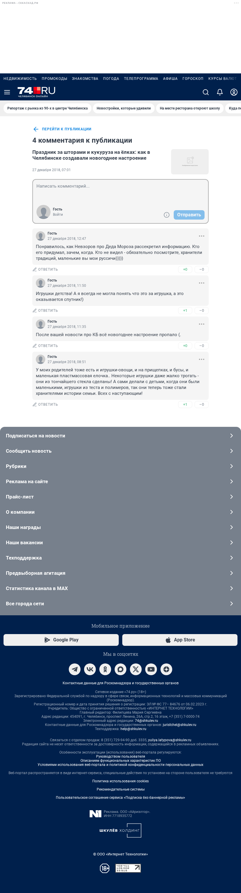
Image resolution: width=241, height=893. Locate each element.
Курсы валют (222, 79)
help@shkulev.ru (133, 729)
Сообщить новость (28, 451)
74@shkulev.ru (146, 721)
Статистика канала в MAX (37, 588)
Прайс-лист (20, 497)
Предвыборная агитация (36, 573)
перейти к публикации (66, 129)
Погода (111, 79)
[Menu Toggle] (7, 92)
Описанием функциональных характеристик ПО (121, 761)
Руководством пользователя (120, 756)
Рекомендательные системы (121, 789)
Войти (58, 215)
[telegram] (75, 669)
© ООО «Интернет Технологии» (120, 854)
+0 (185, 269)
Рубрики (16, 466)
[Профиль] (234, 92)
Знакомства (85, 79)
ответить (48, 269)
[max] (120, 669)
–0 (201, 269)
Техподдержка (24, 558)
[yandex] (166, 669)
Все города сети (25, 603)
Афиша (170, 79)
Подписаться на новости (35, 436)
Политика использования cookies (120, 781)
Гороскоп (193, 79)
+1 (185, 310)
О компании (20, 512)
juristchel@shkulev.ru (179, 725)
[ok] (105, 669)
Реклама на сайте (27, 481)
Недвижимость (20, 79)
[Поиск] (206, 92)
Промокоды (54, 79)
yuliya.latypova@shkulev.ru (169, 740)
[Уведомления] (220, 92)
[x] (136, 669)
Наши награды (23, 527)
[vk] (90, 669)
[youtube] (151, 669)
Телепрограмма (141, 79)
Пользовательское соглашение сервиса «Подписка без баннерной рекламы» (120, 798)
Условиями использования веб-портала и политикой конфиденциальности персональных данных (120, 765)
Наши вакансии (24, 542)
